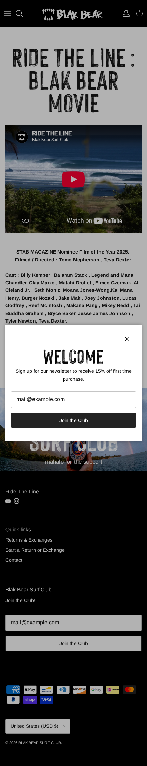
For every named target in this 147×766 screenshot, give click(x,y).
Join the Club (73, 420)
